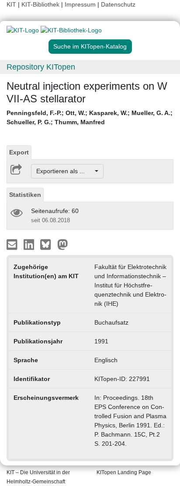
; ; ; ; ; (90, 117)
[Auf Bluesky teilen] (47, 244)
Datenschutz (118, 4)
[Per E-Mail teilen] (13, 244)
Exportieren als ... (64, 171)
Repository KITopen (41, 67)
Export (19, 152)
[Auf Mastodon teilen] (62, 244)
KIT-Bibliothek (41, 4)
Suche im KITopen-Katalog (90, 46)
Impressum (80, 4)
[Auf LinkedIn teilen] (30, 244)
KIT (11, 4)
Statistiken (25, 194)
